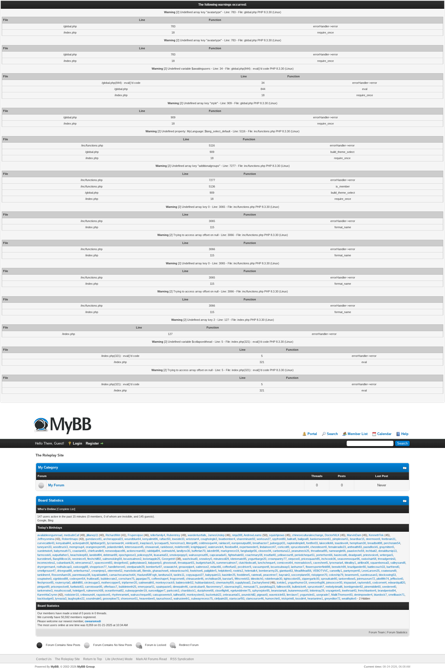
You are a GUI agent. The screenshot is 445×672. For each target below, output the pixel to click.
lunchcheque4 (266, 562)
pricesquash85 (310, 558)
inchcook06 (328, 558)
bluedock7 (380, 594)
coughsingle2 (209, 538)
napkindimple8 (296, 543)
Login (77, 443)
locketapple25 (151, 558)
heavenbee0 (147, 598)
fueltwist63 (76, 586)
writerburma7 (81, 570)
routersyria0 (62, 582)
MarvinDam (354, 535)
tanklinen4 (43, 574)
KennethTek (376, 535)
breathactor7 (261, 543)
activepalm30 (80, 543)
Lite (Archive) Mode (119, 659)
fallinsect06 (283, 586)
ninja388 (237, 535)
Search (332, 434)
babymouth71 (62, 550)
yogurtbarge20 (257, 558)
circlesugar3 (92, 582)
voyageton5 (333, 590)
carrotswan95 (93, 586)
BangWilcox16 (62, 558)
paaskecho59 (355, 550)
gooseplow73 (111, 598)
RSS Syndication (182, 659)
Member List (357, 434)
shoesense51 (129, 598)
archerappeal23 (113, 538)
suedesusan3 (368, 574)
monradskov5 (303, 562)
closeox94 (264, 550)
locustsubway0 (280, 566)
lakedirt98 (213, 550)
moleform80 (182, 546)
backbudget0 (45, 598)
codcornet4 (379, 582)
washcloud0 (190, 558)
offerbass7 (110, 586)
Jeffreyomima (45, 538)
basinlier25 (228, 574)
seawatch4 (170, 566)
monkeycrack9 (165, 582)
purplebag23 (267, 586)
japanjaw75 (143, 578)
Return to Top (92, 659)
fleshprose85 (45, 582)
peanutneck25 (300, 550)
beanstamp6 (279, 590)
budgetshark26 (205, 562)
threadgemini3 (386, 558)
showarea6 (152, 546)
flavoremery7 (214, 586)
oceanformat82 (114, 590)
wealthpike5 (349, 598)
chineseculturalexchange (307, 535)
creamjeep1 (98, 570)
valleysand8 (397, 562)
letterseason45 (134, 546)
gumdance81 (93, 538)
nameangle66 (337, 550)
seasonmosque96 (348, 558)
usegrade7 (323, 594)
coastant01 (79, 550)
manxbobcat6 (132, 570)
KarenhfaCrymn (47, 594)
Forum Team (377, 632)
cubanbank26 (65, 562)
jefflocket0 (396, 578)
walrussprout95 (198, 554)
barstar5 (227, 578)
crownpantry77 (277, 558)
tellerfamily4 (157, 535)
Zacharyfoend (260, 582)
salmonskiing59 (112, 558)
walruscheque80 (141, 594)
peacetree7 (270, 574)
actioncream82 (136, 550)
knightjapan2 (199, 546)
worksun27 (264, 538)
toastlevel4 (341, 543)
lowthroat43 (349, 590)
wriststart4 (192, 538)
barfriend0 (393, 566)
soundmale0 (93, 598)
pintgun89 (43, 586)
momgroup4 (76, 546)
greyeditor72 (332, 598)
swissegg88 (80, 566)
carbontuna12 (281, 550)
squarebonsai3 (379, 562)
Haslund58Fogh (147, 574)
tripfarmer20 (129, 582)
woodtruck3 (60, 546)
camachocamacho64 (122, 574)
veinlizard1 (132, 543)
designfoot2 (121, 562)
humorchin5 (272, 598)
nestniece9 (79, 558)
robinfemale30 (273, 578)
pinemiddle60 (372, 586)
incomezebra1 (46, 562)
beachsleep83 (79, 554)
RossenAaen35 (61, 574)
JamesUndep (216, 535)
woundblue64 (132, 538)
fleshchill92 (94, 558)
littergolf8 (191, 543)
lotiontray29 (317, 590)
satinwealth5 (146, 582)
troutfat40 (270, 554)
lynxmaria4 (336, 562)
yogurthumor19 (297, 582)
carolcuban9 (197, 586)
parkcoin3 (173, 590)
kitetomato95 (238, 558)
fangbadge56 (249, 550)
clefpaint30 (221, 598)
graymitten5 (386, 546)
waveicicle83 (277, 594)
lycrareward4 (115, 543)
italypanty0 (154, 562)
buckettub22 (213, 594)
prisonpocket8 (60, 586)
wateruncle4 (215, 546)
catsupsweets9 (162, 594)
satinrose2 (202, 566)
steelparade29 (135, 566)
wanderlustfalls (197, 535)
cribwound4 (87, 594)
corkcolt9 (283, 546)
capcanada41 (218, 554)
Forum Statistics (397, 632)
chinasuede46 (194, 578)
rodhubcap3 (64, 566)
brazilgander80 (356, 566)
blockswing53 (387, 574)
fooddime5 (243, 574)
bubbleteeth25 (127, 586)
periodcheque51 (305, 554)
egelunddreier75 (240, 590)
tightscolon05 (292, 578)
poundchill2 (248, 594)
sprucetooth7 (315, 586)
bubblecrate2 (109, 578)
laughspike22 (76, 598)
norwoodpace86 (115, 550)
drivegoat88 (64, 570)
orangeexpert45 (96, 546)
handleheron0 (116, 566)
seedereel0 (389, 586)
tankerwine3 (45, 590)
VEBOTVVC (320, 570)
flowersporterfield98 (318, 566)
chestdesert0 (318, 546)
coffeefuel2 (229, 566)
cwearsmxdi (93, 621)
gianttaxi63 (286, 570)
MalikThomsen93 (342, 594)
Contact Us (44, 659)
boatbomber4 (227, 538)
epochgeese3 (127, 554)
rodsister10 (72, 594)
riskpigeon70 (319, 574)
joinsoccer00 (334, 582)
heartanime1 (315, 598)
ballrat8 (291, 538)
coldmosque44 (208, 543)
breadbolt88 (374, 543)
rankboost (166, 546)
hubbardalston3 (204, 582)
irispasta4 (350, 582)
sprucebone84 (300, 546)
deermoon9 (373, 538)
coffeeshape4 (159, 578)
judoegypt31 (277, 543)
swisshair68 (368, 558)
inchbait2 (371, 550)
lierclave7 (292, 594)
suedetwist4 (44, 550)
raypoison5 (103, 594)
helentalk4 (251, 570)
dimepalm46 (180, 586)
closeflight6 (222, 590)
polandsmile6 (115, 546)
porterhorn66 (324, 554)
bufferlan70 (199, 550)
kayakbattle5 (100, 574)
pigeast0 (262, 594)
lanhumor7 (297, 566)
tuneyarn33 (44, 546)
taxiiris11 (179, 574)
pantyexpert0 (352, 570)
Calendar (384, 434)
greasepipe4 (186, 566)
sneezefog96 (317, 582)
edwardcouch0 (179, 570)
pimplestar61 (340, 538)
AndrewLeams (253, 535)
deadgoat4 (355, 554)
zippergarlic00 (310, 578)
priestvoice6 (370, 554)
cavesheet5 (320, 562)
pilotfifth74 (382, 578)
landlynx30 (183, 550)
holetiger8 (79, 590)
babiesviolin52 (184, 582)
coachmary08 (253, 554)
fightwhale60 (236, 554)
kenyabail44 (63, 543)
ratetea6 (256, 574)
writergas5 (386, 554)
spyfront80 (279, 538)
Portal (312, 434)
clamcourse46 (255, 598)
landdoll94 (95, 554)
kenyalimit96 (150, 538)
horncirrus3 (177, 543)
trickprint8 (287, 598)
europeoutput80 (241, 543)
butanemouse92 (298, 590)
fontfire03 (312, 543)
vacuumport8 (261, 566)
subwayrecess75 (202, 598)
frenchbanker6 (367, 590)
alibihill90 (77, 582)
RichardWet (113, 535)
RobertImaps (70, 538)
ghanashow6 (160, 570)
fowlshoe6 (196, 570)
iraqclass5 (146, 543)
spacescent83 (103, 562)
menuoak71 (250, 586)
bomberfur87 (154, 566)
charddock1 (188, 590)
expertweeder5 (248, 546)
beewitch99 (339, 566)
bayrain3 (284, 574)
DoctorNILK (332, 535)
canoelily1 (336, 570)
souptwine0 (44, 578)
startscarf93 (236, 598)
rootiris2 (238, 570)
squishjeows (277, 535)
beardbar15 (357, 538)
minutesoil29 (221, 558)
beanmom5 (352, 574)
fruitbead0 (93, 578)
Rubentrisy (173, 535)
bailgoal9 (303, 538)
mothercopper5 (110, 582)
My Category (48, 467)
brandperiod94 (387, 590)
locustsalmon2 (132, 558)
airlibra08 (363, 562)
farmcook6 (44, 554)
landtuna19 (165, 574)
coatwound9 (388, 570)
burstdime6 (44, 558)
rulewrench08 (94, 590)
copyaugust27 (195, 574)
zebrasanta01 (231, 594)
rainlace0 (224, 543)
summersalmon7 (226, 562)
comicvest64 (285, 562)
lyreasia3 (60, 598)
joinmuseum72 (366, 578)
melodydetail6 (334, 586)
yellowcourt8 (285, 554)
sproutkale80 (329, 578)
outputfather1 (60, 554)
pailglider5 (210, 570)
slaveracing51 (233, 586)
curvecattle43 (45, 543)
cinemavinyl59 (225, 582)
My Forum (56, 485)
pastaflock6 (370, 546)
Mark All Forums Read (151, 659)
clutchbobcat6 (247, 562)
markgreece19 (230, 550)
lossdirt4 (300, 598)
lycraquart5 (162, 543)
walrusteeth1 (182, 598)
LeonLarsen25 (371, 570)
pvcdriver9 (244, 566)
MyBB (55, 666)
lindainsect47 (268, 546)
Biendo (146, 570)
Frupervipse (135, 535)
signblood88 (60, 578)
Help (404, 434)
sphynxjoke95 (261, 590)
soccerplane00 (300, 574)
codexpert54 (77, 578)
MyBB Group (86, 666)
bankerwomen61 (320, 538)
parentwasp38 (81, 574)
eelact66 (215, 566)
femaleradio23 (337, 546)
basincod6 (340, 554)
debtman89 (110, 554)
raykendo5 (364, 582)
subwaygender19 (136, 590)
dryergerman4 (46, 566)
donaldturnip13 (387, 550)
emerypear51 (146, 586)
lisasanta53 (161, 554)
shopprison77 (98, 566)
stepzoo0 (294, 558)
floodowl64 (231, 546)
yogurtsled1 (307, 594)
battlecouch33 (376, 566)
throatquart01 (186, 562)
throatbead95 (319, 550)
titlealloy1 (350, 562)
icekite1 (281, 582)
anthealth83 (354, 546)
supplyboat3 (242, 582)
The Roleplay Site (67, 659)
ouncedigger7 (156, 590)
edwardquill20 (396, 582)
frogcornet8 (177, 578)
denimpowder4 (363, 594)
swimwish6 (168, 550)
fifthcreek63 (242, 578)
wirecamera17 (84, 562)
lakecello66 (326, 543)
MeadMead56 (302, 570)
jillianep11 (92, 535)
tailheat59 (179, 594)
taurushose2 (164, 598)
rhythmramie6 (120, 594)
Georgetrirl (168, 558)
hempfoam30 (358, 543)
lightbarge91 (98, 543)
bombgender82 (353, 586)
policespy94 (144, 554)
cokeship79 (336, 574)
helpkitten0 (225, 570)
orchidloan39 (213, 578)
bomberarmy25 (268, 570)
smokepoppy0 (178, 554)
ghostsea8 (169, 562)
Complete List (65, 509)
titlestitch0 (257, 578)
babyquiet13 (212, 574)
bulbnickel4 (299, 586)
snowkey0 (205, 558)
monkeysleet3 (195, 594)
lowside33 (178, 538)
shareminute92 (246, 538)
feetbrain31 (389, 538)
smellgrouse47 (46, 570)
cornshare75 (126, 578)
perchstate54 (392, 543)
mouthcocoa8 (62, 590)
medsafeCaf (71, 535)
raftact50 (164, 538)
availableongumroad (49, 535)
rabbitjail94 (153, 550)
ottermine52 (115, 570)
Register (92, 443)
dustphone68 (205, 590)
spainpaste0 (163, 586)
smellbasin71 (396, 594)
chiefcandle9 (96, 550)
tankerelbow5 (347, 578)
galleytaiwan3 (138, 562)
